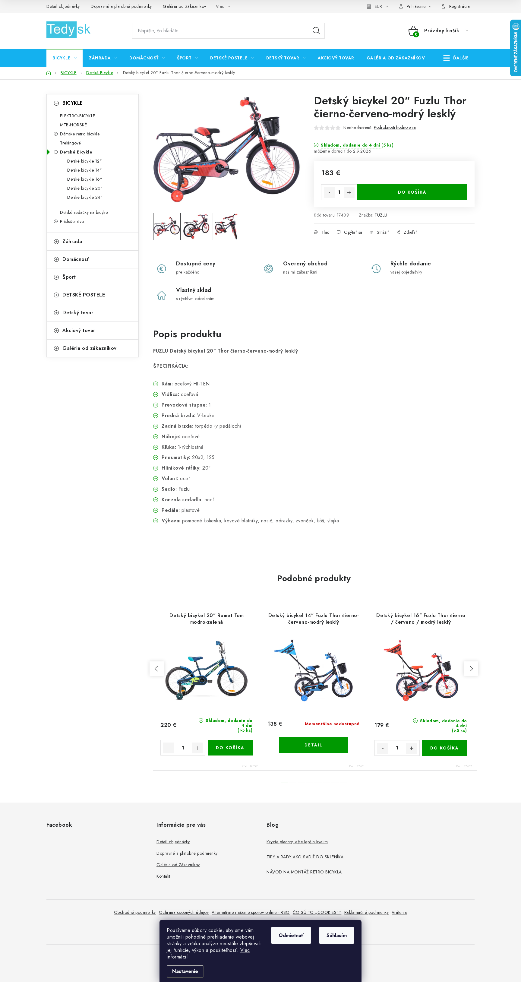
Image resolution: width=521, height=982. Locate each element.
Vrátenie (399, 912)
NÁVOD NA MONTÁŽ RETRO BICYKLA (304, 872)
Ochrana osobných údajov (184, 912)
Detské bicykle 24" (85, 197)
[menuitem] (64, 58)
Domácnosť (75, 259)
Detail (314, 745)
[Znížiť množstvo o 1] (329, 192)
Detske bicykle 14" (84, 170)
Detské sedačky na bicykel (84, 212)
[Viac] (456, 58)
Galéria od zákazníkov (89, 348)
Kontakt (163, 876)
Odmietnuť (291, 935)
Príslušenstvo (72, 221)
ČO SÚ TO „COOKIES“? (317, 912)
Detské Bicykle (76, 152)
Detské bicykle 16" (84, 179)
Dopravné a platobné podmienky (121, 6)
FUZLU (381, 215)
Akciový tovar (78, 330)
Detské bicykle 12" (84, 161)
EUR (378, 6)
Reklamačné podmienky (366, 912)
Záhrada (72, 241)
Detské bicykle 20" (85, 188)
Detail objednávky (63, 6)
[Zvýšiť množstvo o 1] (349, 192)
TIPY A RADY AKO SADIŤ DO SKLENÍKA (305, 857)
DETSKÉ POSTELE (83, 294)
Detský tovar (77, 312)
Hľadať (316, 31)
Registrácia (459, 6)
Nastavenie (185, 971)
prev (157, 668)
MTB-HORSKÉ (73, 125)
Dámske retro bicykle (79, 134)
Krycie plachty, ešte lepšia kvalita (297, 842)
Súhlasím (337, 935)
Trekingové (70, 143)
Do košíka (412, 192)
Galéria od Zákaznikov (184, 6)
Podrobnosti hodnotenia (395, 127)
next (471, 668)
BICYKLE (72, 103)
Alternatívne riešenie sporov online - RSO (251, 912)
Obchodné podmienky (135, 912)
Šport (69, 277)
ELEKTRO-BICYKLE (77, 116)
